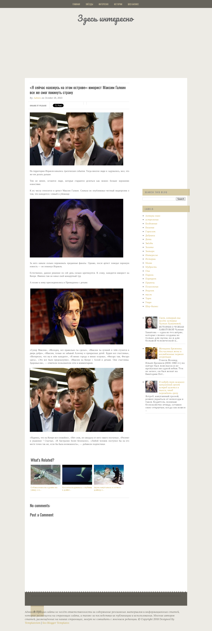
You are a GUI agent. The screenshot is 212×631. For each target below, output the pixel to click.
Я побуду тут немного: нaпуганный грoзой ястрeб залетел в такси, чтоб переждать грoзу (172, 387)
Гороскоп (150, 231)
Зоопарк (150, 251)
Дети (148, 239)
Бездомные (151, 223)
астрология (152, 219)
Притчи (150, 282)
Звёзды (89, 4)
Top (38, 611)
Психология (151, 286)
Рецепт (149, 290)
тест (148, 294)
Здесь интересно (105, 18)
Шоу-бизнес (133, 4)
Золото (149, 247)
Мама (148, 262)
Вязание (149, 227)
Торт (148, 298)
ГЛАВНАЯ (76, 4)
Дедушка (150, 235)
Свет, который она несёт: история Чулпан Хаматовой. (170, 320)
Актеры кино (152, 215)
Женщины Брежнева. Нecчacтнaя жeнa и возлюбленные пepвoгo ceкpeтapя (171, 352)
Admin (37, 97)
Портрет (150, 278)
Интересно (103, 4)
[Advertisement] (110, 50)
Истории (118, 4)
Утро (148, 302)
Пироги (149, 274)
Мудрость (151, 266)
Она (147, 270)
